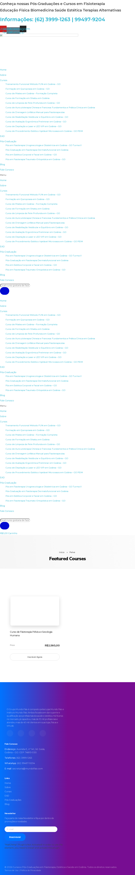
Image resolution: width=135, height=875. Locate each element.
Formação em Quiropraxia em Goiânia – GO (28, 89)
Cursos (3, 80)
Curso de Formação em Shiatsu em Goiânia (27, 98)
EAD (2, 136)
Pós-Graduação (8, 141)
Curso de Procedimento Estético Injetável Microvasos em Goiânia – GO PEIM (44, 131)
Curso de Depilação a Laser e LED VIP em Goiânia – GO (33, 126)
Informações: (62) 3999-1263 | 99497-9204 (52, 19)
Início (61, 552)
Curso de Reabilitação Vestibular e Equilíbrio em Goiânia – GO (37, 117)
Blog (2, 164)
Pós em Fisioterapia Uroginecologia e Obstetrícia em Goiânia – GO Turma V (44, 145)
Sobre (3, 75)
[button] (67, 175)
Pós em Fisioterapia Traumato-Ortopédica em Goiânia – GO (35, 159)
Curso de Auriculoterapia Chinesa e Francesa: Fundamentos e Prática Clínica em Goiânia (50, 107)
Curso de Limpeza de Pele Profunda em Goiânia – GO (33, 103)
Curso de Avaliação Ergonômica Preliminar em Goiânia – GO (36, 121)
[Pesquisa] (4, 291)
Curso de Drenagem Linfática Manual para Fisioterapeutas (35, 112)
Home (3, 70)
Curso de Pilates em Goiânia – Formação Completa (31, 93)
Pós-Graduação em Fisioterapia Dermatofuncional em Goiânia (37, 150)
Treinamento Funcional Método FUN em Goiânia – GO (33, 84)
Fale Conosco (7, 170)
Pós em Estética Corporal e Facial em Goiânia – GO (31, 154)
